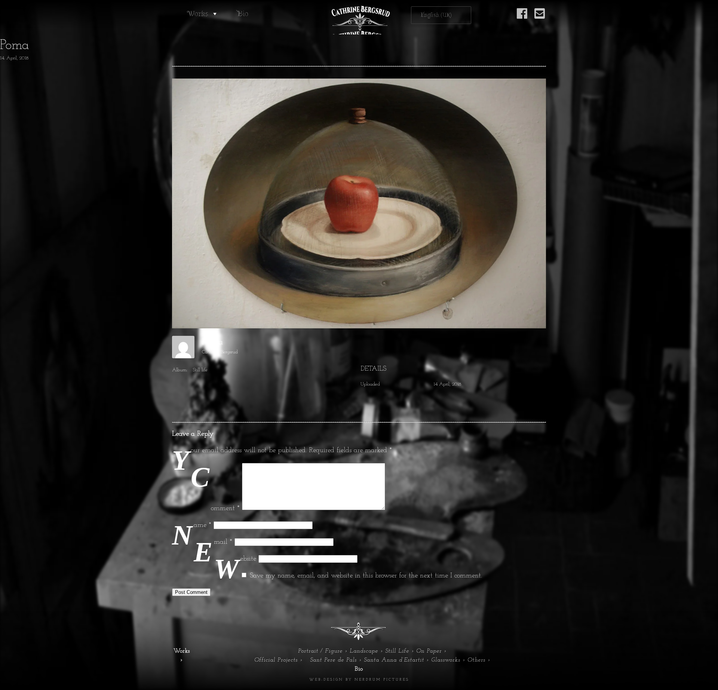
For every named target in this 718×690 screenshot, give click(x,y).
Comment (225, 508)
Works (197, 14)
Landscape (364, 651)
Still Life (397, 651)
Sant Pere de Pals (333, 660)
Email (223, 542)
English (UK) (436, 15)
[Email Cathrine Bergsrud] (539, 17)
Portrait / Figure (320, 651)
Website (248, 558)
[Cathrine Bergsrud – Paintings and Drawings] (359, 20)
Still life (200, 370)
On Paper (429, 651)
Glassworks (445, 660)
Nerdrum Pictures (382, 679)
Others (476, 660)
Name (202, 525)
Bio (242, 14)
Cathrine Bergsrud (220, 352)
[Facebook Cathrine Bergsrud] (522, 17)
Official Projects (276, 660)
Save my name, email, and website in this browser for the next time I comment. (366, 575)
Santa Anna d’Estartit (394, 660)
